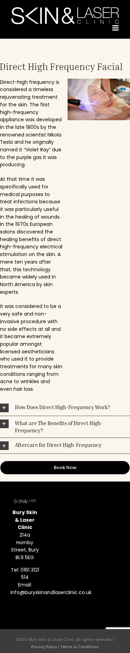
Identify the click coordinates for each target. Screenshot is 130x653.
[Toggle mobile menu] (116, 28)
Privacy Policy (44, 647)
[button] (65, 408)
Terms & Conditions (79, 647)
